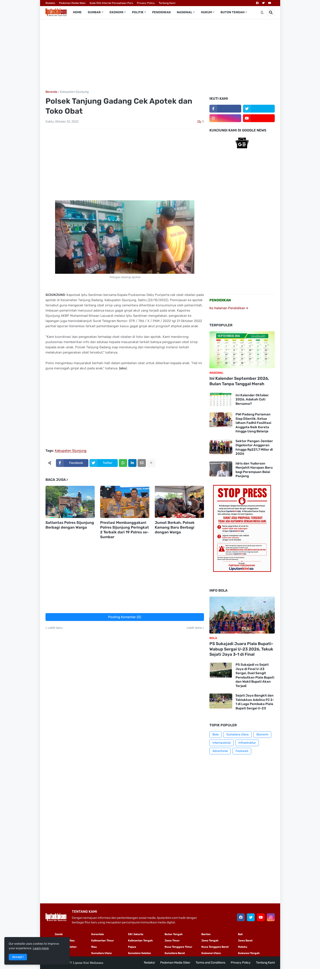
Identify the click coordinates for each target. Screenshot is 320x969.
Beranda (51, 91)
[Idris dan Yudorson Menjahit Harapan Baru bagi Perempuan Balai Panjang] (220, 468)
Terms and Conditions (210, 962)
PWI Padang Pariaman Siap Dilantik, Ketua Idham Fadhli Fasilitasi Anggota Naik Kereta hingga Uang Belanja (253, 422)
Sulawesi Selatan (66, 946)
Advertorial (220, 751)
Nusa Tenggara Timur (178, 946)
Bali (240, 934)
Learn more (41, 948)
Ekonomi (262, 734)
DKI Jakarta (135, 934)
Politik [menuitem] (137, 12)
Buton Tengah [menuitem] (232, 12)
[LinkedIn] (132, 463)
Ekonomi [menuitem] (116, 12)
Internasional (221, 743)
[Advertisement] (160, 54)
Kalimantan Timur (102, 940)
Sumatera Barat (175, 953)
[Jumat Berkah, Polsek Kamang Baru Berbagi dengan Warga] (179, 502)
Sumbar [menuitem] (94, 12)
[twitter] (263, 3)
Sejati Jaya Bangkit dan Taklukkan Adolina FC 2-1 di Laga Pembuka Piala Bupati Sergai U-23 (255, 702)
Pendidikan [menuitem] (161, 12)
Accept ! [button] (18, 957)
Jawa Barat (245, 940)
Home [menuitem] (77, 12)
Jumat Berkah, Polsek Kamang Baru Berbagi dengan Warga (175, 527)
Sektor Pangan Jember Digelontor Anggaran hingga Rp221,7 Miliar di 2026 (254, 447)
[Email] (142, 463)
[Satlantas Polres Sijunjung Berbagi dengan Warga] (70, 502)
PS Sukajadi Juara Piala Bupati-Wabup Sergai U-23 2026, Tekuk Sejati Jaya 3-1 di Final (241, 649)
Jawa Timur (172, 940)
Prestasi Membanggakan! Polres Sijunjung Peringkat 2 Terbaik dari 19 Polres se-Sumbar (124, 529)
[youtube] (269, 3)
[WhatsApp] (123, 463)
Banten (206, 934)
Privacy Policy (146, 3)
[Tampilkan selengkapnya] (151, 463)
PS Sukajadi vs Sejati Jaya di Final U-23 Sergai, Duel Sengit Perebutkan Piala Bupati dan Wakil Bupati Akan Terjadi (255, 675)
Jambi (58, 934)
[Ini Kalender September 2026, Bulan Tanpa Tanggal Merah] (242, 349)
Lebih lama (194, 627)
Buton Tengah (174, 934)
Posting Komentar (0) (124, 617)
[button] (262, 12)
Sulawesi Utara (211, 953)
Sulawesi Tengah (249, 953)
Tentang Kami (167, 3)
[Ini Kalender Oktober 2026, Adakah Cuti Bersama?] (220, 399)
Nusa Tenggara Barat (215, 946)
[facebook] (257, 3)
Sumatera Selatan (139, 953)
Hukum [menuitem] (206, 12)
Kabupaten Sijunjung (74, 91)
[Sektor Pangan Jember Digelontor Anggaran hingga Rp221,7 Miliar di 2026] (220, 446)
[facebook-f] (225, 109)
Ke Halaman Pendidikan (227, 308)
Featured (242, 751)
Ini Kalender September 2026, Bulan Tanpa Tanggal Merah (239, 381)
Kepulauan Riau (65, 940)
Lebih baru (55, 627)
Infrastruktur (247, 743)
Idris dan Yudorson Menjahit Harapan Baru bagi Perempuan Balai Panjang (254, 469)
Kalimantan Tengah (140, 940)
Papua (132, 946)
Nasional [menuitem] (184, 12)
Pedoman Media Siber (72, 3)
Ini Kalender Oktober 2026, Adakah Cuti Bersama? (252, 399)
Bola (215, 734)
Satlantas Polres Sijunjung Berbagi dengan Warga (69, 524)
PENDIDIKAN (220, 300)
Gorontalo (97, 934)
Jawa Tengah (210, 940)
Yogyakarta (62, 953)
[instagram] (225, 118)
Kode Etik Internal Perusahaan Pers (111, 3)
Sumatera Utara (237, 734)
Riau (94, 946)
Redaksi (50, 3)
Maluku (242, 946)
